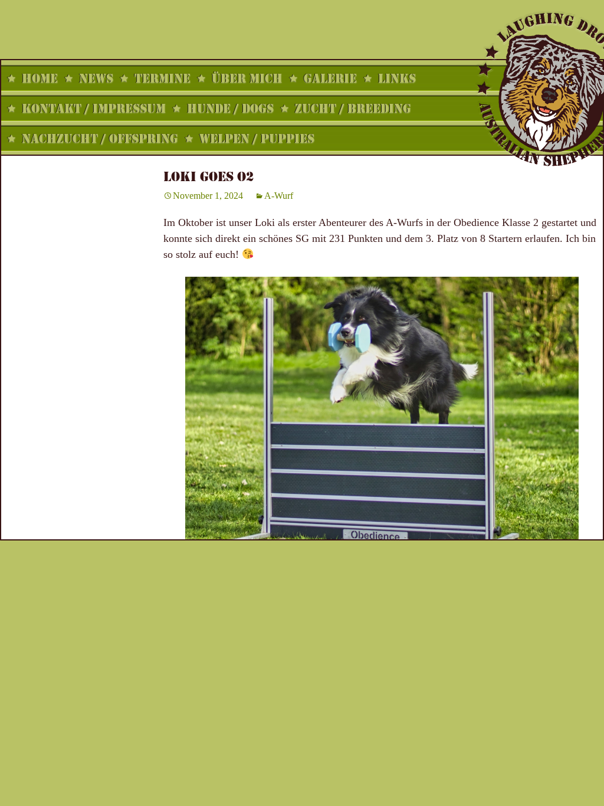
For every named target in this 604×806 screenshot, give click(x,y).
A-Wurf (278, 196)
